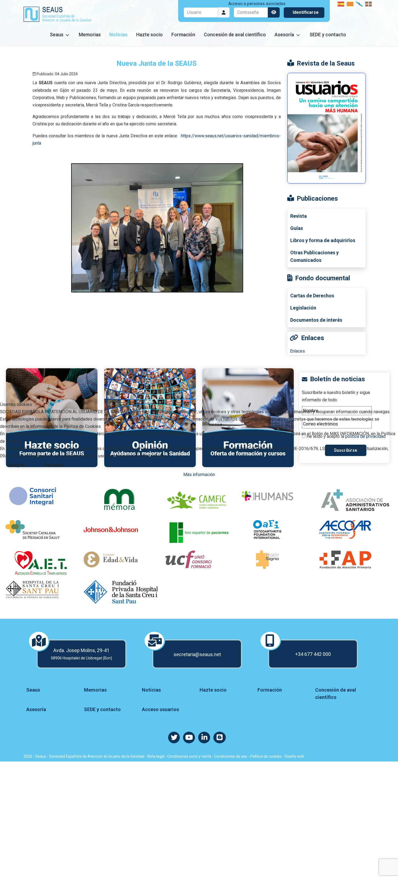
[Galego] (359, 3)
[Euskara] (368, 3)
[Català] (350, 3)
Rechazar (54, 465)
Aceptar (17, 465)
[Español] (341, 3)
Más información (199, 474)
